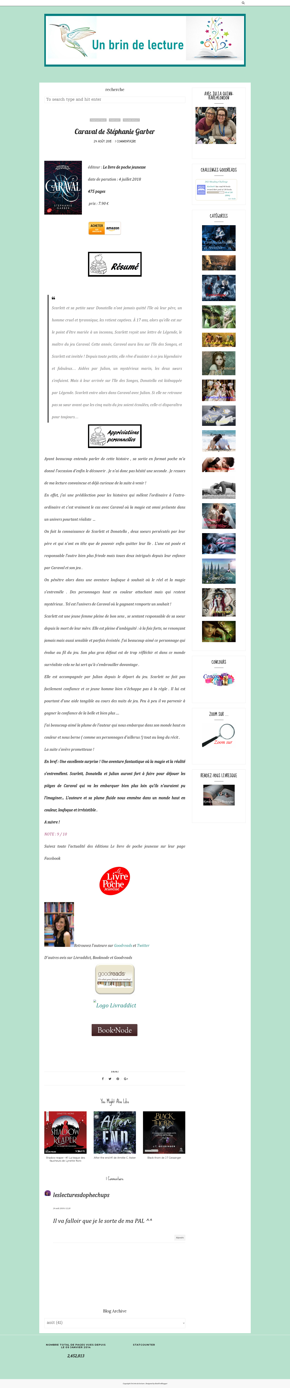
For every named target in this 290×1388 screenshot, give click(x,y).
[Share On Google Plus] (126, 1079)
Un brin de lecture (138, 1383)
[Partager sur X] (112, 1079)
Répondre (180, 1238)
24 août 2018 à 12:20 (61, 1209)
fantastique (98, 120)
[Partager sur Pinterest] (119, 1079)
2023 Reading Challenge (216, 181)
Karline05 (211, 186)
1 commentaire (125, 141)
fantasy (114, 120)
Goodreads (123, 946)
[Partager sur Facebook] (105, 1079)
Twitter (143, 946)
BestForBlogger (161, 1383)
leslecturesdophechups (81, 1195)
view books (232, 198)
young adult (131, 120)
